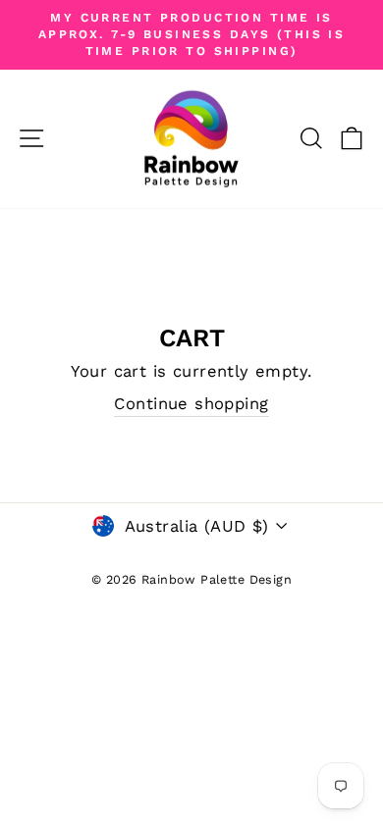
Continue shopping (191, 403)
